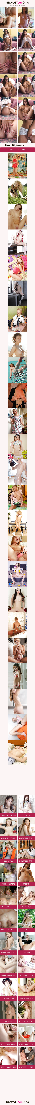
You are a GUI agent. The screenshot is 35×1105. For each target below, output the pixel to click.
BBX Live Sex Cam (17, 150)
